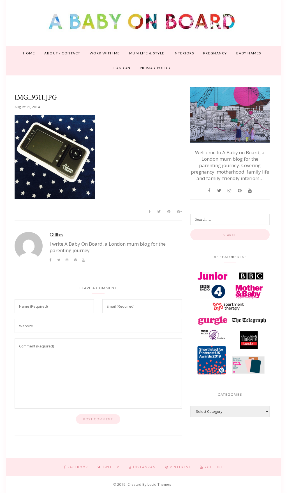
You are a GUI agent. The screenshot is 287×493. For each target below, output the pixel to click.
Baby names (248, 53)
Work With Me (105, 53)
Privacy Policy (155, 68)
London (122, 68)
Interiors (184, 53)
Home (29, 53)
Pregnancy (215, 53)
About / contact (62, 53)
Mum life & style (147, 53)
